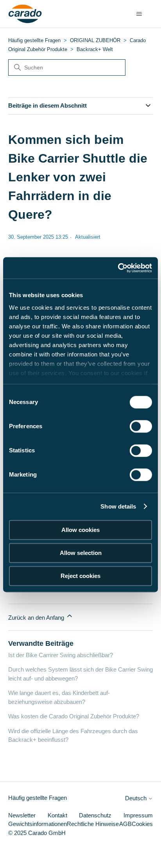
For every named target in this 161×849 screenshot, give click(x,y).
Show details (118, 506)
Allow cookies (80, 529)
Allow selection (81, 552)
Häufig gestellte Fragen (34, 40)
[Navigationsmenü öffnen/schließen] (139, 14)
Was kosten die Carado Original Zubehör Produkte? (73, 716)
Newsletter (22, 815)
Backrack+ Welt (95, 49)
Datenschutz (95, 815)
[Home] (25, 14)
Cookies (142, 824)
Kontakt (57, 815)
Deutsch (136, 798)
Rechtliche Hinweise (93, 824)
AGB (125, 824)
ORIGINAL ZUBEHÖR (95, 40)
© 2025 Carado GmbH (37, 833)
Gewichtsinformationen (37, 824)
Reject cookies (80, 575)
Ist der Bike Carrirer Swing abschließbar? (60, 655)
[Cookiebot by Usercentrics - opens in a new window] (118, 268)
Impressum (138, 815)
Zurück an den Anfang (37, 617)
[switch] (141, 426)
